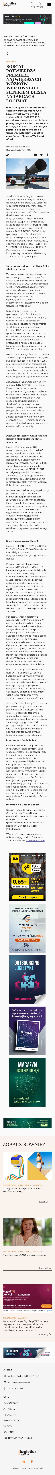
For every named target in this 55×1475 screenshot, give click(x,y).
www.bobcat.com (35, 840)
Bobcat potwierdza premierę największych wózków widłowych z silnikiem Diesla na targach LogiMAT (24, 43)
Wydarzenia (11, 1420)
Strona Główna (12, 36)
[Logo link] (9, 4)
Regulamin (10, 1415)
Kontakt (8, 1432)
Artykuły (30, 36)
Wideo (7, 1426)
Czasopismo (11, 1403)
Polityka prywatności (17, 1438)
